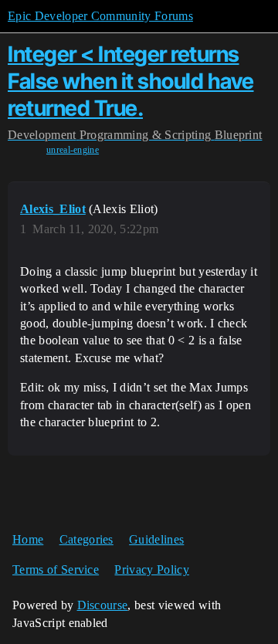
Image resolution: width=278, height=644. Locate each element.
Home (27, 539)
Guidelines (156, 539)
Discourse (102, 605)
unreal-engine (72, 149)
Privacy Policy (151, 569)
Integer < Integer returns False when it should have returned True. (131, 81)
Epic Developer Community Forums (100, 15)
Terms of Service (55, 569)
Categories (86, 539)
